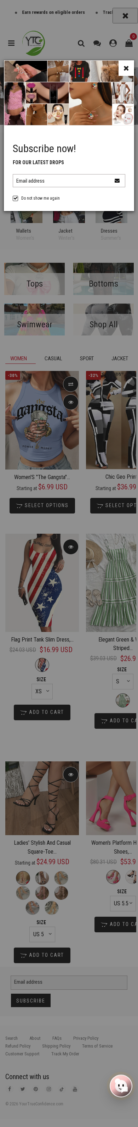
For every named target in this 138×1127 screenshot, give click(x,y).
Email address (30, 181)
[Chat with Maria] (121, 1084)
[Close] (126, 68)
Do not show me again (40, 198)
